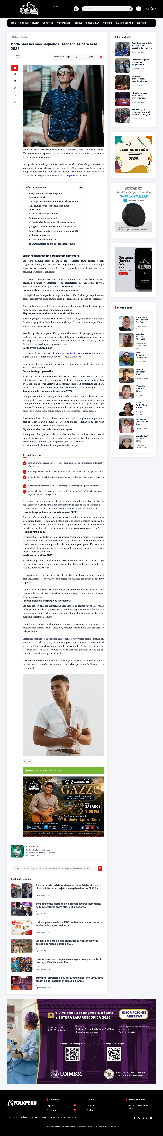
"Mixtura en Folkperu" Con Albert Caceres (142, 421)
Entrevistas (54, 1117)
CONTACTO (141, 23)
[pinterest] (14, 101)
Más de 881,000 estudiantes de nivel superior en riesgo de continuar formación (141, 112)
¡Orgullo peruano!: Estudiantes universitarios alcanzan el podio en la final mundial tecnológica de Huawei (142, 95)
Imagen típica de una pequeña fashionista (53, 244)
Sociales (24, 37)
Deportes (62, 1105)
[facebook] (14, 74)
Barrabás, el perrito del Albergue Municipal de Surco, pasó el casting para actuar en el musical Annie (69, 979)
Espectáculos (62, 1110)
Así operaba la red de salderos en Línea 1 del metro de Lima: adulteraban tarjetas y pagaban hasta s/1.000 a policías (66, 493)
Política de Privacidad (29, 1117)
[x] (14, 81)
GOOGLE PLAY (92, 23)
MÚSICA (35, 23)
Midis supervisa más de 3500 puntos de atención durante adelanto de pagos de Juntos (65, 471)
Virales (90, 1110)
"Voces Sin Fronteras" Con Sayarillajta (141, 388)
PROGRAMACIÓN (64, 23)
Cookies (44, 1117)
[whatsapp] (14, 95)
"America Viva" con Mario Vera (140, 336)
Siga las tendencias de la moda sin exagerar (53, 226)
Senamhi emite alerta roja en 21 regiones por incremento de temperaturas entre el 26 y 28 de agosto (66, 464)
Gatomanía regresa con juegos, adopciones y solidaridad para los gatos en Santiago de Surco (141, 62)
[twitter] (139, 1118)
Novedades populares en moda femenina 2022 (54, 231)
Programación (13, 1117)
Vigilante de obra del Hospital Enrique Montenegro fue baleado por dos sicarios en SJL (66, 478)
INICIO (13, 23)
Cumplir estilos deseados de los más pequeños (55, 201)
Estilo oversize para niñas (44, 213)
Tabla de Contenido (36, 187)
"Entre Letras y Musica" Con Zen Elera (142, 319)
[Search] (129, 8)
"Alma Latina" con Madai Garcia (142, 438)
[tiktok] (147, 1118)
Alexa (63, 1117)
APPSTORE (107, 23)
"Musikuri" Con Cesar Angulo (140, 371)
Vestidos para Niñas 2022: (46, 239)
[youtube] (151, 1118)
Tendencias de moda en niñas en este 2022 (53, 222)
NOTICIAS (24, 23)
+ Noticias (15, 37)
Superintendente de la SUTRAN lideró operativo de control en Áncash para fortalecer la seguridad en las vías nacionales (142, 45)
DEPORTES (48, 23)
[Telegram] (14, 88)
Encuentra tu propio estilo (44, 218)
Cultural (90, 1105)
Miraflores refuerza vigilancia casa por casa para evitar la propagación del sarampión (65, 486)
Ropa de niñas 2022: (41, 235)
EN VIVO (78, 23)
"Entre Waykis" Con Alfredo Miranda (141, 405)
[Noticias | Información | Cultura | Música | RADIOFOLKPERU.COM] (23, 14)
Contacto (72, 1117)
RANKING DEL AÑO (124, 23)
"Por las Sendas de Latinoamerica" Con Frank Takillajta (142, 355)
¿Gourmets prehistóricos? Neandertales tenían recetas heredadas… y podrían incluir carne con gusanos (142, 78)
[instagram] (143, 1118)
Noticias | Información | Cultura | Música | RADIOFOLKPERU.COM (76, 1126)
